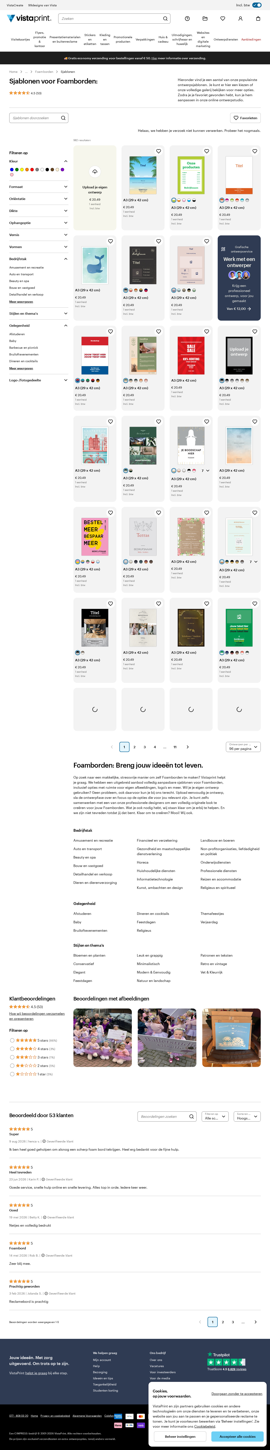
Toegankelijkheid (104, 1384)
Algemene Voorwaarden (87, 1415)
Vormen (15, 247)
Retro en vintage (214, 964)
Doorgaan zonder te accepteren (237, 1394)
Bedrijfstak (18, 259)
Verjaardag (209, 922)
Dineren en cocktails (153, 913)
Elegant (79, 972)
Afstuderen (82, 913)
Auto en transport (87, 849)
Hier (154, 58)
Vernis (14, 235)
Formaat (16, 187)
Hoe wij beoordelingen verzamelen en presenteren (37, 1016)
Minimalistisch (148, 964)
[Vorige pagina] (112, 747)
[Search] (191, 1116)
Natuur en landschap (153, 981)
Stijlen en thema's (23, 313)
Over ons (156, 1360)
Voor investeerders (163, 1372)
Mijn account (102, 1360)
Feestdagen (146, 922)
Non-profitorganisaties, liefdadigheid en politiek (230, 851)
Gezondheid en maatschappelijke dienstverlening (163, 851)
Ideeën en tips (103, 1378)
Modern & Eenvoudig (153, 972)
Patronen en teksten (217, 955)
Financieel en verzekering (157, 840)
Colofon (109, 1415)
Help (96, 1366)
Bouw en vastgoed (88, 866)
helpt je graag (36, 1373)
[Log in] (240, 19)
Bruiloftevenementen (90, 930)
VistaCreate (15, 5)
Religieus (144, 930)
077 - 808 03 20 (18, 1415)
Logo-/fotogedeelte (25, 380)
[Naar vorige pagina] (200, 1322)
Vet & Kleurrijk (212, 972)
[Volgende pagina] (188, 747)
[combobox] (111, 18)
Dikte (13, 211)
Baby (77, 922)
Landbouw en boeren (218, 840)
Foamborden (44, 71)
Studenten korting (105, 1390)
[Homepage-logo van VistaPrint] (29, 18)
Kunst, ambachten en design (160, 888)
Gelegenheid (19, 325)
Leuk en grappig (150, 955)
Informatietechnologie (155, 879)
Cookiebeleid (204, 1426)
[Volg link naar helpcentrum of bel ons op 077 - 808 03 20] (187, 19)
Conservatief (83, 964)
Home (13, 71)
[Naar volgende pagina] (256, 1322)
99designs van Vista (42, 5)
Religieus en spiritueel (218, 888)
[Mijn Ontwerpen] (205, 19)
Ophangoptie (20, 223)
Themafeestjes (212, 913)
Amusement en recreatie (93, 840)
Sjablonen (68, 71)
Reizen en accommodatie (221, 879)
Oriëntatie (17, 199)
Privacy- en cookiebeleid (55, 1415)
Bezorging (100, 1372)
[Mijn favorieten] (223, 19)
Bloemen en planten (89, 955)
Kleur (13, 161)
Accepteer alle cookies (238, 1436)
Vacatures (157, 1366)
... (26, 71)
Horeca (142, 862)
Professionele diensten (219, 871)
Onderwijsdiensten (216, 862)
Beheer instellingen (180, 1436)
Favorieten (248, 118)
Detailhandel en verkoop (92, 874)
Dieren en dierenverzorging (95, 882)
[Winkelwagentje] (258, 19)
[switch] (249, 5)
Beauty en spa (84, 857)
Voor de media (160, 1378)
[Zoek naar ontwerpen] (63, 118)
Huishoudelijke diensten (156, 871)
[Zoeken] (165, 18)
